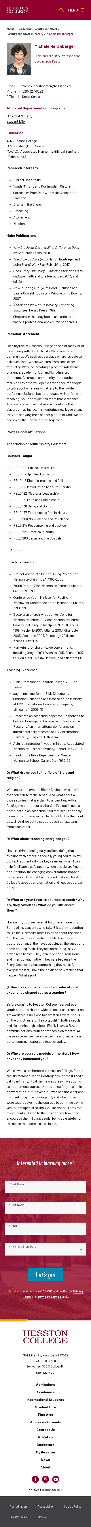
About (10, 29)
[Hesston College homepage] (18, 10)
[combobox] (45, 1251)
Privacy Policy (18, 1517)
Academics (45, 1392)
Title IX (42, 1517)
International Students (45, 1399)
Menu (73, 10)
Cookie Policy (72, 1506)
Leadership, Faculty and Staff (37, 29)
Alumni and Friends (45, 1422)
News (45, 1459)
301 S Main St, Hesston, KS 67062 (45, 1355)
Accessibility (45, 1506)
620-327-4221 (45, 1372)
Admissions (45, 1384)
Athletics (45, 1437)
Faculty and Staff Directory (25, 34)
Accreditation (18, 1506)
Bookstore (46, 1444)
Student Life (16, 121)
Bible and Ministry (19, 116)
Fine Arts (45, 1414)
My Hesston (45, 1452)
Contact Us (45, 1429)
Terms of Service (49, 1296)
